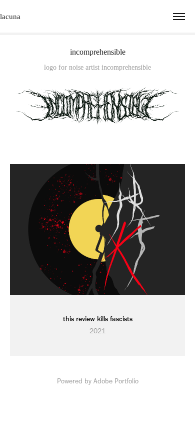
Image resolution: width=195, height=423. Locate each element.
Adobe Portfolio (116, 381)
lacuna (10, 17)
